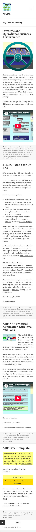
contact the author (14, 506)
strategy (5, 158)
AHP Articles (24, 434)
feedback (6, 289)
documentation (7, 439)
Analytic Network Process (25, 310)
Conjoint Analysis (25, 221)
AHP (30, 308)
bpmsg (16, 147)
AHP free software (8, 514)
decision (5, 152)
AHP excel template (8, 435)
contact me (15, 289)
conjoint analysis (18, 313)
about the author (9, 302)
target (18, 158)
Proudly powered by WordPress (12, 527)
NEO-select (17, 234)
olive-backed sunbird (19, 253)
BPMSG (7, 14)
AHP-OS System (26, 463)
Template (29, 315)
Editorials (23, 308)
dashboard (30, 150)
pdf (16, 315)
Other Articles (24, 147)
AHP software (17, 514)
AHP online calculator (20, 459)
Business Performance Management (18, 149)
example (19, 516)
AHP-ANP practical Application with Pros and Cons (17, 327)
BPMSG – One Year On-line (17, 166)
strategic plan (24, 156)
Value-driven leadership (12, 229)
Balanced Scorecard (8, 149)
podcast (5, 156)
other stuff (17, 246)
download (5, 315)
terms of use (10, 275)
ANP (4, 311)
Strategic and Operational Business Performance (17, 34)
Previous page (2, 522)
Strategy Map (12, 158)
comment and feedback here (21, 428)
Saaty (17, 439)
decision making (12, 152)
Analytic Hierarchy (12, 219)
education (20, 152)
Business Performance (21, 149)
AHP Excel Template (16, 448)
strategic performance (14, 156)
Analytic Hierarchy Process (10, 310)
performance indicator (25, 154)
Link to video (7, 423)
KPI (25, 152)
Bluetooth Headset (26, 255)
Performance (14, 154)
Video (4, 317)
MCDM (14, 439)
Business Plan (22, 150)
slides (24, 315)
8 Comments (8, 441)
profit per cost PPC (19, 202)
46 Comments (8, 517)
